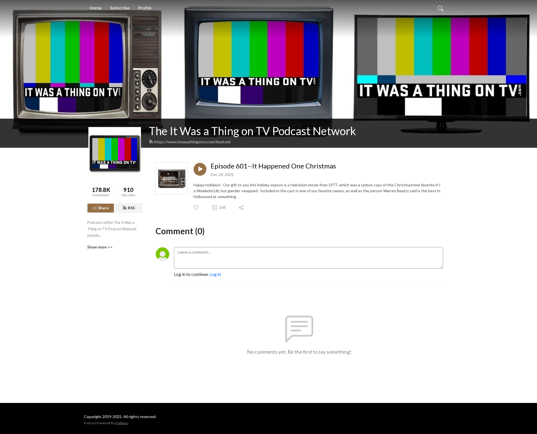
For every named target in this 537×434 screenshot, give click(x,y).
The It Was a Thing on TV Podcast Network (252, 131)
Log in (215, 274)
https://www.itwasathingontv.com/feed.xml (192, 141)
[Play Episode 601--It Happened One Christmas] (200, 169)
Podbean (121, 423)
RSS (131, 207)
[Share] (241, 207)
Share (103, 207)
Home (96, 7)
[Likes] (196, 207)
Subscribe (119, 7)
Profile (144, 7)
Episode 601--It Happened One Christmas (273, 166)
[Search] (440, 7)
